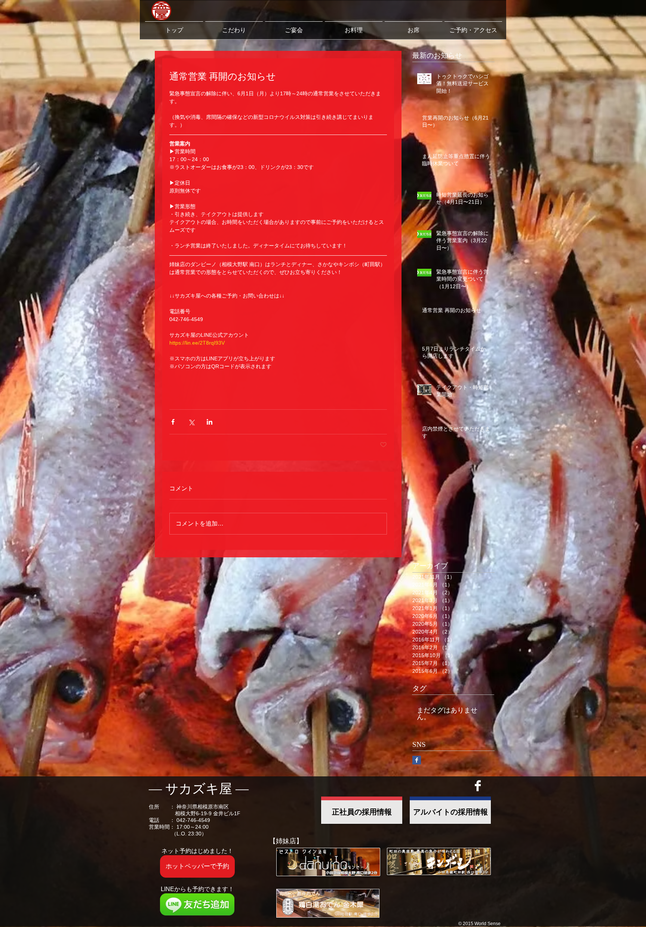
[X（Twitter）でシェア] (191, 421)
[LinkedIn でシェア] (209, 421)
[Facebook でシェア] (172, 421)
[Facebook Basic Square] (416, 760)
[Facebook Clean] (477, 785)
